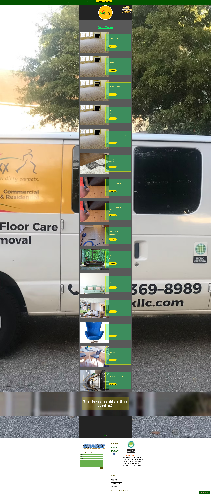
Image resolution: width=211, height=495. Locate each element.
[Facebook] (114, 454)
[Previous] (6, 427)
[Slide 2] (105, 435)
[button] (146, 4)
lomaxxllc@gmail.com (115, 450)
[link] (118, 38)
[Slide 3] (106, 435)
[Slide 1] (104, 435)
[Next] (205, 427)
